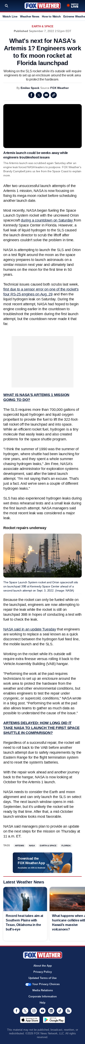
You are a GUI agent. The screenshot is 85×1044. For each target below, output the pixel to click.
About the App (42, 965)
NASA (32, 845)
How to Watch (51, 16)
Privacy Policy (42, 971)
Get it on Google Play (54, 1019)
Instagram (34, 1011)
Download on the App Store (30, 1019)
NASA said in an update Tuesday (29, 629)
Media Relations (42, 990)
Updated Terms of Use (42, 978)
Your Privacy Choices (46, 984)
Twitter (39, 95)
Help (42, 1002)
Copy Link (54, 95)
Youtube (42, 1011)
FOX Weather (59, 88)
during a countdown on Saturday (47, 220)
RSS (68, 1011)
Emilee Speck (30, 88)
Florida (66, 845)
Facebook (31, 95)
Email (46, 95)
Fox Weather (42, 5)
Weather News (29, 16)
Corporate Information (42, 996)
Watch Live (10, 16)
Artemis (19, 845)
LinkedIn (51, 1011)
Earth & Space (42, 26)
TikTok (60, 1011)
